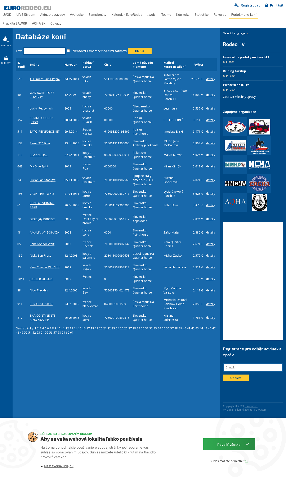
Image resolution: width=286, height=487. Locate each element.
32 (151, 328)
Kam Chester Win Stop (45, 267)
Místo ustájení (174, 67)
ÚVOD (7, 14)
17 (88, 328)
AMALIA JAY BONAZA (44, 232)
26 (126, 328)
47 (213, 328)
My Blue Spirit (39, 166)
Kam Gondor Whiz (42, 244)
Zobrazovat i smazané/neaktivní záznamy (98, 51)
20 (100, 328)
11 (63, 328)
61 (71, 332)
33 (155, 328)
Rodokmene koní (243, 14)
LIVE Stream (25, 14)
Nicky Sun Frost (40, 255)
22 (109, 328)
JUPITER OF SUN (41, 279)
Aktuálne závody (52, 14)
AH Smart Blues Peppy (45, 79)
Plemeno (139, 67)
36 (167, 328)
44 (201, 328)
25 (121, 328)
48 (17, 332)
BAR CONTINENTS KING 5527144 (42, 317)
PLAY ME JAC (39, 155)
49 (21, 332)
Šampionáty (97, 14)
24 (117, 328)
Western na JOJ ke (236, 85)
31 (146, 328)
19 (96, 328)
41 (188, 328)
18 (92, 328)
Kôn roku (182, 14)
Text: (19, 51)
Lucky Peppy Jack (41, 108)
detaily (210, 79)
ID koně (21, 65)
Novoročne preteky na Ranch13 (246, 57)
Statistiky (202, 14)
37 (172, 328)
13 (71, 328)
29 (138, 328)
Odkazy (55, 23)
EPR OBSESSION (41, 304)
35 (163, 328)
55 (46, 332)
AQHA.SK (38, 23)
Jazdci (151, 14)
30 (142, 328)
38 (176, 328)
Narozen (70, 65)
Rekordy (220, 14)
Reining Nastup (234, 71)
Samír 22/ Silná (40, 143)
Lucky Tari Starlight (42, 180)
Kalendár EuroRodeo (126, 14)
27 (130, 328)
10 (59, 328)
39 (180, 328)
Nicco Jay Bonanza (42, 219)
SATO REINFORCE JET (45, 131)
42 (193, 328)
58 (59, 332)
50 (25, 332)
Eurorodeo (251, 406)
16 (84, 328)
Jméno (34, 65)
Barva (86, 67)
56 (51, 332)
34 (159, 328)
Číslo (107, 65)
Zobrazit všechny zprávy (239, 97)
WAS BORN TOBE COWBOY (42, 95)
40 (184, 328)
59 (63, 332)
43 (197, 328)
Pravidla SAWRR (15, 23)
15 (79, 328)
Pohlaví (87, 63)
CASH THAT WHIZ (42, 194)
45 (205, 328)
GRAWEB (261, 409)
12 (67, 328)
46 (209, 328)
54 (42, 332)
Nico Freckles (39, 290)
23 (113, 328)
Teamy (166, 14)
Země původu (143, 63)
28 (134, 328)
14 (75, 328)
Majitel (169, 63)
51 (30, 332)
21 (105, 328)
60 (67, 332)
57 (55, 332)
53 (38, 332)
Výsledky (77, 14)
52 (34, 332)
